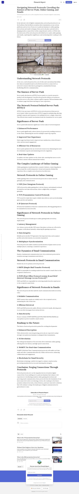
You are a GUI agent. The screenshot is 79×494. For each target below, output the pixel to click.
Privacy (36, 485)
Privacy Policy (48, 479)
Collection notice (45, 485)
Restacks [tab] (25, 418)
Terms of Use (45, 478)
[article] (39, 440)
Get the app (45, 488)
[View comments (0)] (21, 20)
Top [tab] (18, 434)
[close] (51, 461)
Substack (33, 491)
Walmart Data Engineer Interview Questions (30, 447)
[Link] (15, 78)
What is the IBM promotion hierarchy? (28, 457)
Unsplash (47, 74)
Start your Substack (36, 488)
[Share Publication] (64, 2)
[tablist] (22, 418)
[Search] (61, 2)
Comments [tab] (20, 418)
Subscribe (69, 2)
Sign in (75, 2)
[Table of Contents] (1, 247)
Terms (40, 485)
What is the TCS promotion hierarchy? (28, 437)
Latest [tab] (21, 434)
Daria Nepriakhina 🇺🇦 (38, 74)
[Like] (18, 20)
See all (19, 466)
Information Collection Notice (39, 479)
